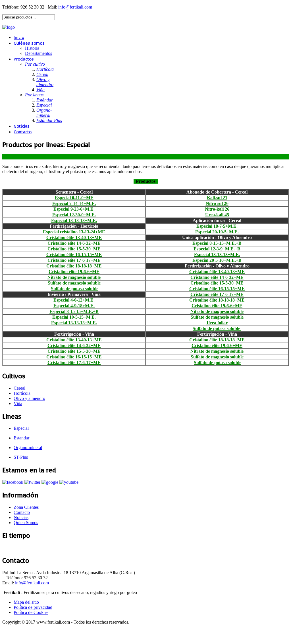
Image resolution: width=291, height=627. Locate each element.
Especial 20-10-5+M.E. (217, 231)
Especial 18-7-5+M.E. (217, 226)
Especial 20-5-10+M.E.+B (217, 260)
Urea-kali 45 (217, 214)
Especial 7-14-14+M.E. (74, 203)
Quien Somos (26, 522)
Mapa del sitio (26, 602)
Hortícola (22, 393)
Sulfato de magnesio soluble (74, 283)
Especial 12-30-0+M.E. (74, 214)
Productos (24, 59)
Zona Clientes (26, 507)
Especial (21, 428)
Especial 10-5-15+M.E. (74, 317)
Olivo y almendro (29, 398)
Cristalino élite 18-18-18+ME (74, 265)
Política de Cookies (31, 612)
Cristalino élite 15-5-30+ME (74, 248)
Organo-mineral (28, 447)
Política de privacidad (33, 607)
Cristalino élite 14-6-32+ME (74, 243)
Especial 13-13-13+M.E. (74, 220)
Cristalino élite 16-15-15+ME (74, 254)
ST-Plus (21, 457)
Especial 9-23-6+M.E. (74, 209)
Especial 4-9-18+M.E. (74, 305)
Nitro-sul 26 (217, 203)
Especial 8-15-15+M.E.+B (217, 243)
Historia (32, 48)
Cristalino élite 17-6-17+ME (74, 260)
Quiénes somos (29, 43)
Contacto (23, 131)
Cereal (19, 388)
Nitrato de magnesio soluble (74, 277)
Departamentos (38, 53)
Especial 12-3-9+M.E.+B (217, 248)
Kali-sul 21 (217, 197)
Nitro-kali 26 (217, 209)
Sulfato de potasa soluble (74, 288)
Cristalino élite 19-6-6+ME (74, 271)
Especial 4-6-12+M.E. (74, 300)
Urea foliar (217, 322)
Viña (18, 403)
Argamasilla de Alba (20, 547)
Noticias (22, 126)
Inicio (19, 37)
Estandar (21, 437)
